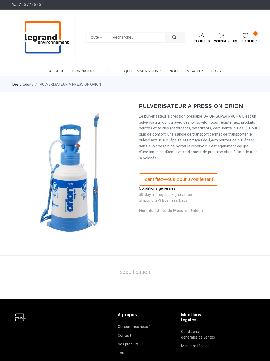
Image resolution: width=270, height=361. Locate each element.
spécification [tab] (135, 272)
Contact (124, 335)
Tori (121, 353)
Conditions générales (157, 188)
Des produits (22, 84)
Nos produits (128, 344)
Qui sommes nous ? (134, 327)
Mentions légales (195, 346)
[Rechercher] (174, 37)
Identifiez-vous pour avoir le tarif (178, 179)
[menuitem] (56, 71)
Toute (94, 37)
